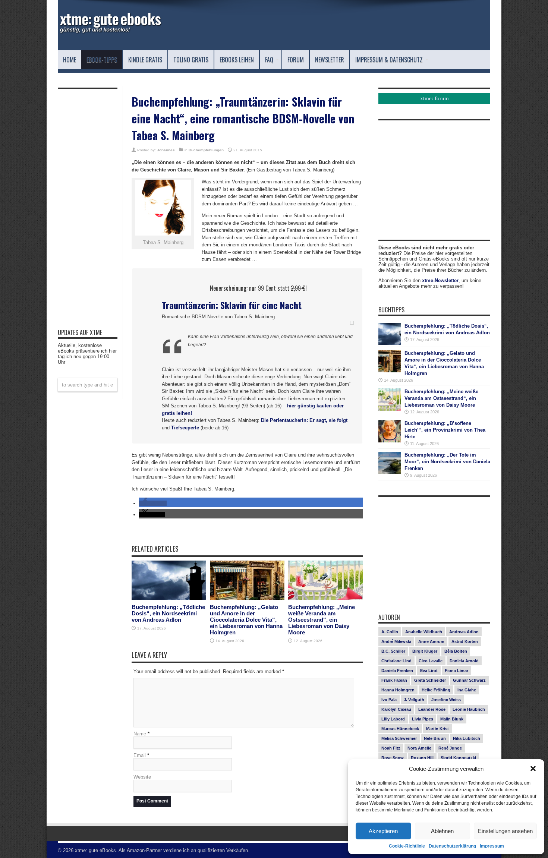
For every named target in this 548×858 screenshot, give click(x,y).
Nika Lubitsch (466, 738)
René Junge (450, 748)
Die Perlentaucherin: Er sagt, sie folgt (304, 420)
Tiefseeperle (185, 427)
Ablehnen (442, 831)
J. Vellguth (414, 699)
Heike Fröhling (436, 690)
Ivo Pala (389, 699)
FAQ (269, 59)
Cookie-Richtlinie (407, 846)
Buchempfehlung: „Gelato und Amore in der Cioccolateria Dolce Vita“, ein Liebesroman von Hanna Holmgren (246, 619)
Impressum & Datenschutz (389, 59)
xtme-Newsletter (440, 280)
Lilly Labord (393, 719)
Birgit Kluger (424, 651)
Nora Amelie (419, 748)
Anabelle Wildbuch (423, 632)
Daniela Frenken (397, 670)
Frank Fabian (394, 680)
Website (142, 777)
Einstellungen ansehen (505, 831)
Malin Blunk (451, 719)
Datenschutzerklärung (452, 846)
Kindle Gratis (145, 59)
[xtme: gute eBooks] (110, 32)
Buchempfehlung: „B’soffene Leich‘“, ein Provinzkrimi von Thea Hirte (444, 429)
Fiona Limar (456, 670)
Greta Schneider (430, 680)
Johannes (166, 150)
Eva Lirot (429, 670)
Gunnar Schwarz (469, 680)
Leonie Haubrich (469, 709)
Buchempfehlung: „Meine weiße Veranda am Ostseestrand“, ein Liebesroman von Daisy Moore (321, 619)
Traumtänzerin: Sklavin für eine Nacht (232, 305)
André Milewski (396, 641)
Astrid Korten (464, 641)
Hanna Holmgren (398, 690)
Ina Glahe (466, 690)
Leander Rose (431, 709)
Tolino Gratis (190, 59)
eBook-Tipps (101, 59)
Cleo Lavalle (431, 661)
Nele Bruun (435, 738)
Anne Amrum (431, 641)
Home (69, 59)
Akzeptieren (383, 831)
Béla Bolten (455, 651)
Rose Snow (392, 758)
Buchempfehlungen (206, 150)
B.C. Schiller (393, 651)
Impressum (492, 846)
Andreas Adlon (464, 632)
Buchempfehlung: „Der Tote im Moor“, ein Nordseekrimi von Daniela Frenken (447, 461)
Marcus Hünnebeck (400, 728)
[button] (533, 768)
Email (139, 755)
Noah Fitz (390, 748)
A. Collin (389, 632)
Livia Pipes (422, 719)
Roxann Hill (422, 758)
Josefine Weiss (446, 699)
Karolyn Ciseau (396, 709)
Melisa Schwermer (399, 738)
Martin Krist (437, 728)
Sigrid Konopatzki (458, 758)
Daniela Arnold (464, 661)
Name (139, 733)
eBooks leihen (237, 59)
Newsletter (329, 59)
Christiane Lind (396, 661)
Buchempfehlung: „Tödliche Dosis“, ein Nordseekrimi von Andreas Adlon (168, 613)
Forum (295, 59)
